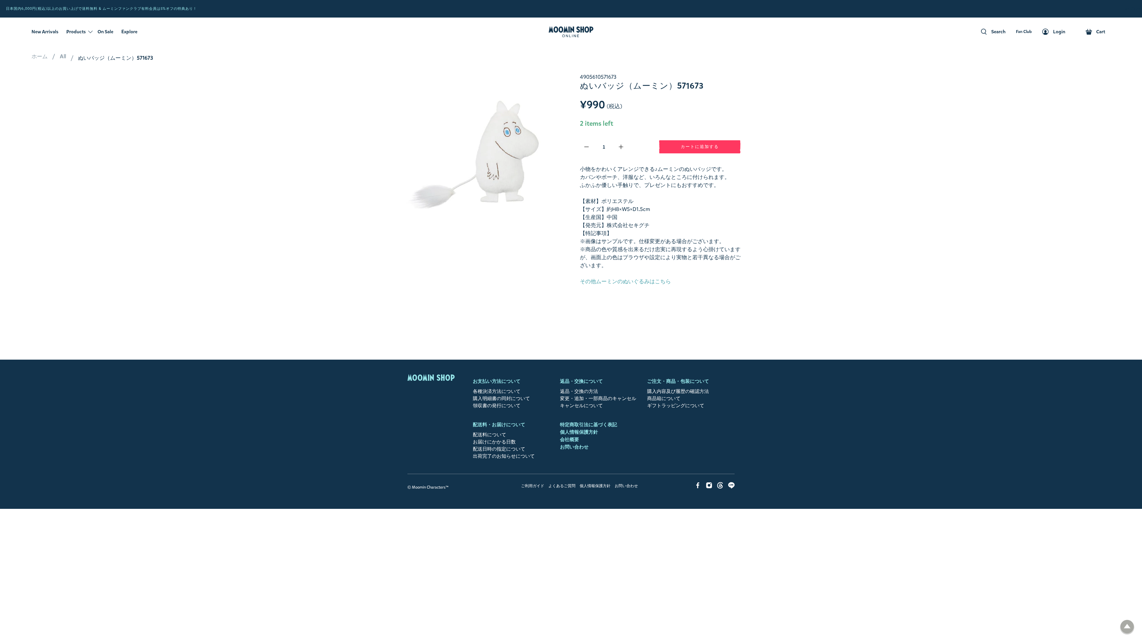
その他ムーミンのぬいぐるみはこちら (625, 281)
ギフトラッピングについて (675, 405)
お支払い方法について (496, 381)
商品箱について (663, 398)
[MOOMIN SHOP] (571, 31)
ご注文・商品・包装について (678, 381)
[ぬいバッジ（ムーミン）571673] (481, 153)
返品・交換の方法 (579, 391)
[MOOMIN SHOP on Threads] (720, 487)
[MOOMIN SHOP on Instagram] (709, 487)
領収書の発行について (496, 405)
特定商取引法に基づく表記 (588, 424)
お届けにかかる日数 (494, 442)
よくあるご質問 (561, 486)
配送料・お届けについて (499, 424)
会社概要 (569, 439)
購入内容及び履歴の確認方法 (678, 391)
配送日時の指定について (499, 449)
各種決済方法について (496, 391)
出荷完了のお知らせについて (504, 456)
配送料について (489, 435)
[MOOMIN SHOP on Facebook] (697, 487)
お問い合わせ (574, 447)
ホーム (40, 56)
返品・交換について (581, 381)
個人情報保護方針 (579, 432)
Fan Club (1131, 9)
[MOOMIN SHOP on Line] (731, 487)
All (63, 56)
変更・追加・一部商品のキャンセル (598, 398)
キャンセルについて (581, 405)
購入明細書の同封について (501, 398)
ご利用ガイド (532, 486)
